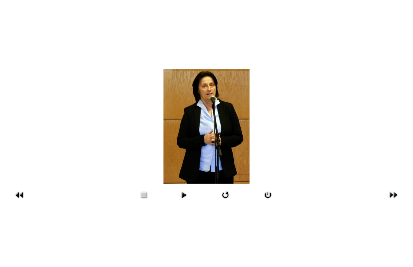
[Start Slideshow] (184, 194)
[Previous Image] (19, 194)
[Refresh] (225, 194)
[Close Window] (268, 194)
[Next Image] (393, 194)
